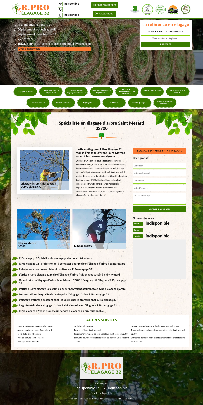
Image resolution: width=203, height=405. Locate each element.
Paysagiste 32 (89, 103)
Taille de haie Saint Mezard (29, 334)
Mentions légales (122, 399)
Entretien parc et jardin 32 (152, 91)
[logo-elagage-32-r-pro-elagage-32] (31, 9)
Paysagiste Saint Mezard (28, 342)
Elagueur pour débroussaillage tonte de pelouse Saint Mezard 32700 (101, 340)
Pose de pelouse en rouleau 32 (165, 103)
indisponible (71, 3)
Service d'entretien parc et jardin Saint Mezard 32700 (155, 326)
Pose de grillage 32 (139, 103)
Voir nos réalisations (104, 5)
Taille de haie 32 (38, 103)
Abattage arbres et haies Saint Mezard (34, 330)
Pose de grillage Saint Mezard (87, 330)
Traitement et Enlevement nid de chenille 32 (127, 91)
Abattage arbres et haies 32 (177, 91)
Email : (29, 48)
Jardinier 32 (114, 103)
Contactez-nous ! (105, 13)
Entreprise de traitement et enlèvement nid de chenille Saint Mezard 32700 (158, 340)
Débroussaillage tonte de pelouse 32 (101, 91)
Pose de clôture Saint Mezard (30, 338)
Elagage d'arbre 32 (25, 92)
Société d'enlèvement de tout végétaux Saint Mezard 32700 (101, 334)
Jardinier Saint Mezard (84, 326)
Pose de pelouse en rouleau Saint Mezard (35, 326)
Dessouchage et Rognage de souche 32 (76, 91)
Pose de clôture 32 (63, 103)
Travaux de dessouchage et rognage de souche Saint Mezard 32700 (158, 332)
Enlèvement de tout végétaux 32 (51, 91)
